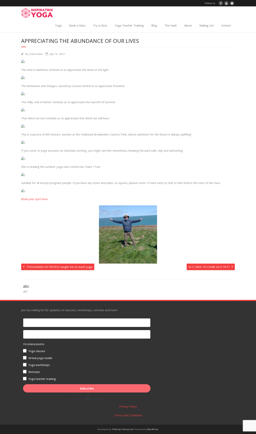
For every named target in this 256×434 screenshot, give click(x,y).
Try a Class (100, 25)
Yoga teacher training (42, 379)
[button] (86, 361)
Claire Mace (36, 54)
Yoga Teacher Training (129, 25)
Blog (154, 25)
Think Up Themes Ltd (122, 429)
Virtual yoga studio (40, 358)
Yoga (58, 25)
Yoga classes (36, 351)
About (188, 25)
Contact (226, 25)
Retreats (34, 372)
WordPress (152, 429)
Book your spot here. (34, 199)
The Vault (171, 25)
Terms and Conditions (128, 415)
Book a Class (77, 25)
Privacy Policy (128, 406)
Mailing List (206, 25)
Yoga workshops (39, 365)
